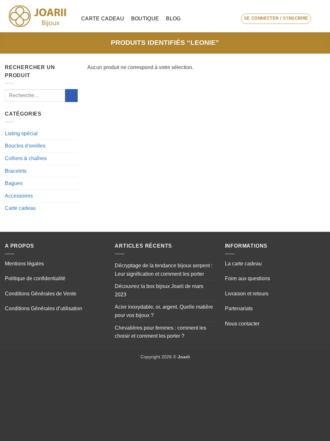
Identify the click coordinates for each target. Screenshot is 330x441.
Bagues (14, 183)
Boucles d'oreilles (25, 146)
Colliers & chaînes (26, 158)
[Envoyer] (71, 95)
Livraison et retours (246, 293)
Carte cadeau (102, 18)
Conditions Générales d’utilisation (43, 308)
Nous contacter (242, 323)
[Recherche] (230, 19)
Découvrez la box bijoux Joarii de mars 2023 (159, 290)
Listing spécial (21, 133)
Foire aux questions (247, 278)
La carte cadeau (243, 263)
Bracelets (15, 171)
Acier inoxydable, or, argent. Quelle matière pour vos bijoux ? (164, 311)
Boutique (145, 18)
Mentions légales (24, 263)
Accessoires (19, 196)
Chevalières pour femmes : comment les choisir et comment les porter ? (160, 332)
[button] (276, 19)
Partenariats (239, 308)
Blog (173, 18)
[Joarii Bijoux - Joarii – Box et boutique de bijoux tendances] (38, 16)
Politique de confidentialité (35, 278)
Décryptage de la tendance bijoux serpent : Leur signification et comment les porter (163, 270)
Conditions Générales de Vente (40, 293)
